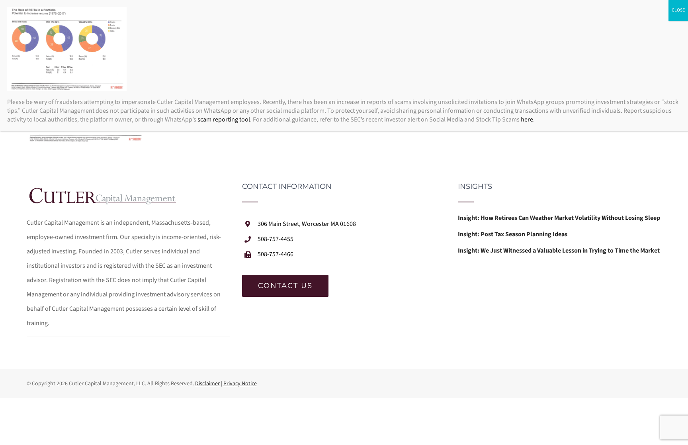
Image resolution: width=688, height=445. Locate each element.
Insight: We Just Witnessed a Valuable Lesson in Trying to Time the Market (559, 250)
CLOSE (678, 10)
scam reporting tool (223, 119)
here (527, 119)
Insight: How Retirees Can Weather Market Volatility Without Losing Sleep (559, 218)
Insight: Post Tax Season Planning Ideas (512, 234)
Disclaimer (207, 384)
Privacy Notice (240, 384)
